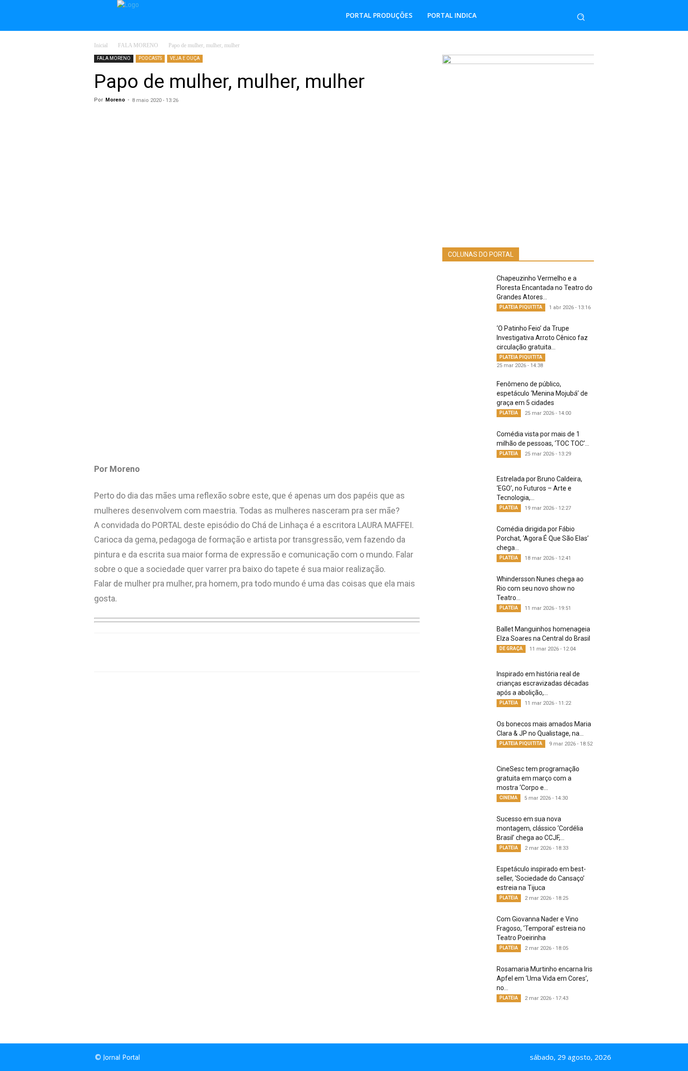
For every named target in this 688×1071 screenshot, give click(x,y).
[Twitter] (225, 652)
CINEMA (508, 797)
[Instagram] (352, 1057)
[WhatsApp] (182, 652)
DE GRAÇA (511, 648)
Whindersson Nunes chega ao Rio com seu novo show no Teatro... (540, 588)
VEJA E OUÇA (185, 58)
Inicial (101, 45)
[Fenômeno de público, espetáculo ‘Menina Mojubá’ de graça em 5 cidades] (465, 395)
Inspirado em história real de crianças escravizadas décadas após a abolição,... (543, 683)
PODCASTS (150, 58)
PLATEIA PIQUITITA (520, 307)
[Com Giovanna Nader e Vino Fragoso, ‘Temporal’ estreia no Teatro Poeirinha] (465, 930)
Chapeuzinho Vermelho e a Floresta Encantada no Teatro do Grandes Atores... (545, 288)
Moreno (115, 100)
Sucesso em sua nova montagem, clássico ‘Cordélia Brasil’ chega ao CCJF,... (540, 828)
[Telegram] (246, 652)
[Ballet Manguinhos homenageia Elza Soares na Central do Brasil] (465, 640)
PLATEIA (508, 412)
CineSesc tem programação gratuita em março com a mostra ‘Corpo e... (538, 778)
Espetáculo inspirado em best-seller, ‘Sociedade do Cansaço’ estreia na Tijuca (541, 878)
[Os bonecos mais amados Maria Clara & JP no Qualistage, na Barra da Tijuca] (465, 735)
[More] (290, 652)
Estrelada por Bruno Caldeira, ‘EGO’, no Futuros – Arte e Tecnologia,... (539, 488)
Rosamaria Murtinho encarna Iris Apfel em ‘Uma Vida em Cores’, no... (545, 978)
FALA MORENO (138, 45)
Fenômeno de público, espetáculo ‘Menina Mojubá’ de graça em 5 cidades (542, 393)
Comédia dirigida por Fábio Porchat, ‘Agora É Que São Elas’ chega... (543, 538)
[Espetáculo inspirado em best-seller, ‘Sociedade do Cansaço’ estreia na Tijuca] (465, 880)
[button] (581, 17)
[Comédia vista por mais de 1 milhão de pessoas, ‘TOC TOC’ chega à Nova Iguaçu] (465, 445)
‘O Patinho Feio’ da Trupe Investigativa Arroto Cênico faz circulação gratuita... (542, 338)
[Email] (268, 652)
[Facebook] (203, 652)
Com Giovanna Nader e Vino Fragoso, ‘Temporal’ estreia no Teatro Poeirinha (541, 928)
